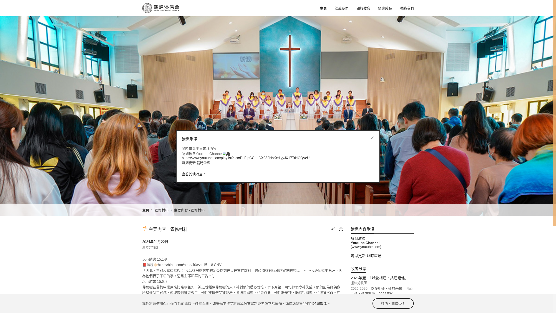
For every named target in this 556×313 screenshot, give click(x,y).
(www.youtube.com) (366, 247)
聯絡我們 (407, 8)
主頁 (323, 8)
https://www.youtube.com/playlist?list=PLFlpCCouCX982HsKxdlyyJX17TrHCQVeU (246, 158)
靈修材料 (162, 210)
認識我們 (342, 8)
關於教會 (363, 8)
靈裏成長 (385, 8)
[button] (333, 229)
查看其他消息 (192, 174)
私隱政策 (320, 304)
